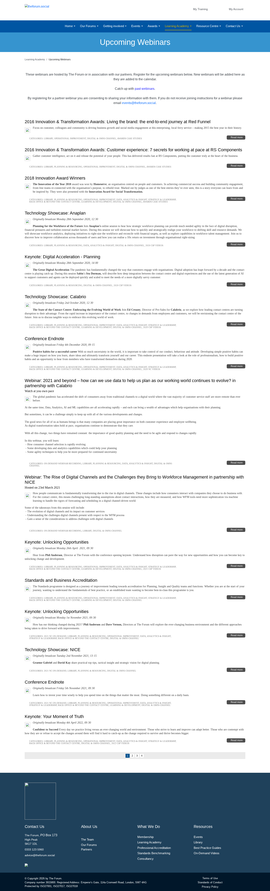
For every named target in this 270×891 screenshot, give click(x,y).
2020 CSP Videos (154, 245)
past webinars (144, 88)
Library (48, 138)
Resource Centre (207, 26)
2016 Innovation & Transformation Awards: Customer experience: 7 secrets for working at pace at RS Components (133, 149)
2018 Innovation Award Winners (55, 178)
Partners (86, 849)
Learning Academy (177, 26)
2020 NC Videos (151, 369)
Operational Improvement (70, 138)
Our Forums (88, 26)
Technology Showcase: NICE (52, 649)
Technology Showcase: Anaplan (55, 213)
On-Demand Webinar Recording (62, 463)
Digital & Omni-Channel (101, 138)
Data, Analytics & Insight (131, 199)
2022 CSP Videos (120, 743)
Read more (237, 137)
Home (69, 26)
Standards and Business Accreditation (61, 580)
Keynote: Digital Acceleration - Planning (62, 256)
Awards (153, 26)
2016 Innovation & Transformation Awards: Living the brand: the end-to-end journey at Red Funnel (118, 121)
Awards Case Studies (129, 138)
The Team (87, 839)
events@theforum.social (139, 103)
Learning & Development (96, 202)
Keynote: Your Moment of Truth (54, 716)
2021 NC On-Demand (55, 636)
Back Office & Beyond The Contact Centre (54, 202)
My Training (200, 9)
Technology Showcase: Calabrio (55, 296)
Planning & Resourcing (68, 167)
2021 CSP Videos (152, 569)
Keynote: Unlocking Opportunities (57, 542)
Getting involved (114, 26)
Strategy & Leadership (162, 199)
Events (136, 26)
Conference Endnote (44, 338)
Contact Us (233, 26)
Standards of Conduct (210, 882)
